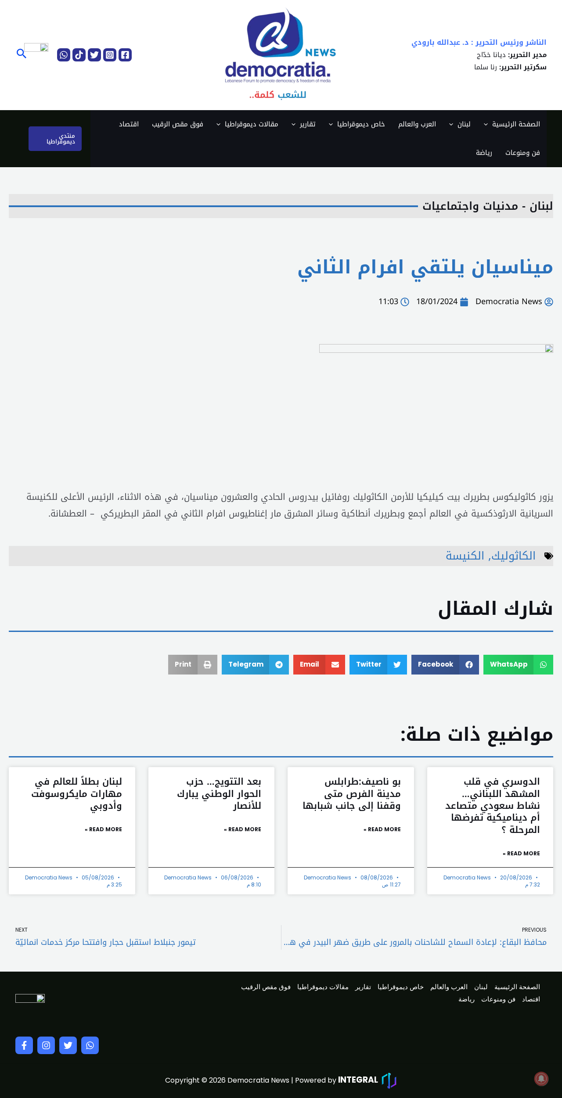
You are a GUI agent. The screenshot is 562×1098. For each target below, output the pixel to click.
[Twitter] (94, 54)
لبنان (464, 124)
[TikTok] (79, 54)
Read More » (521, 853)
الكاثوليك (513, 555)
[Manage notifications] (541, 1079)
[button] (20, 55)
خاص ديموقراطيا (361, 124)
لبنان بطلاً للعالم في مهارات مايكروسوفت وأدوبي (76, 794)
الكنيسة (465, 555)
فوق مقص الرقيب (177, 124)
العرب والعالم (417, 124)
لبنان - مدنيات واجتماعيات (487, 206)
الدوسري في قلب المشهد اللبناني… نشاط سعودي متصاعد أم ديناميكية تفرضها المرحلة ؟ (492, 805)
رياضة (484, 153)
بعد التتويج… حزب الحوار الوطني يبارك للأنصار (219, 794)
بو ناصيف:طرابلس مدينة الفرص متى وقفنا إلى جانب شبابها (352, 794)
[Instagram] (109, 54)
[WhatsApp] (63, 54)
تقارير (308, 124)
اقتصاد (129, 124)
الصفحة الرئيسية (516, 124)
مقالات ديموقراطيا (251, 124)
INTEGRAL (358, 1080)
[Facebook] (125, 54)
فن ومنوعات (522, 153)
